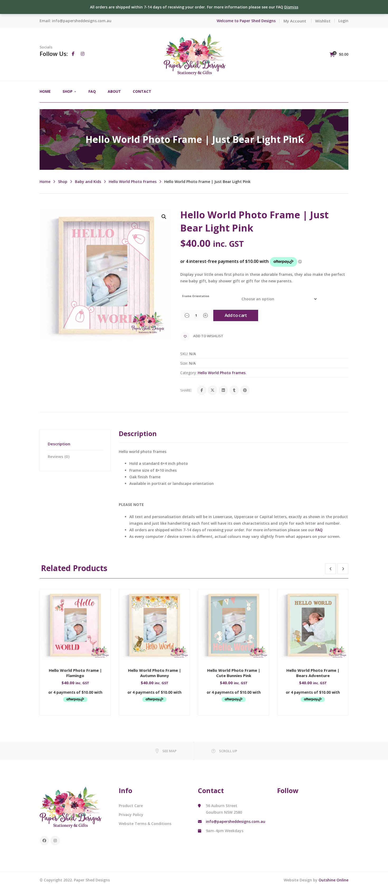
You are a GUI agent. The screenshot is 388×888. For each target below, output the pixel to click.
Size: (184, 363)
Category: (188, 372)
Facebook (44, 840)
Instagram (55, 840)
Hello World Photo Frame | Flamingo (75, 673)
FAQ (319, 529)
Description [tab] (59, 443)
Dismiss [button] (291, 6)
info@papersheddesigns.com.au (81, 20)
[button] (164, 216)
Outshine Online (333, 879)
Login (343, 20)
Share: (186, 390)
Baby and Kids (88, 181)
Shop (62, 181)
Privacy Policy (131, 814)
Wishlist (322, 20)
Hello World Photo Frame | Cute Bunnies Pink (233, 673)
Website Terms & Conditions (145, 823)
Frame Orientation (195, 296)
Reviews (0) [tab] (58, 456)
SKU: (184, 353)
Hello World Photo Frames (133, 181)
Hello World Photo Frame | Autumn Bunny (154, 673)
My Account (294, 20)
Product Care (131, 805)
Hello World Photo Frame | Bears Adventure (312, 673)
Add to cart (236, 315)
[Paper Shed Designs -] (195, 53)
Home (45, 181)
